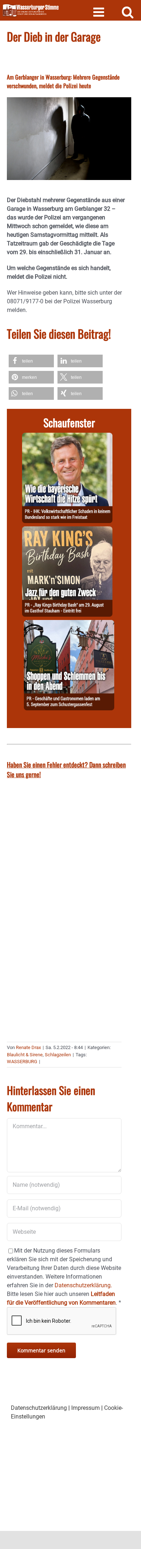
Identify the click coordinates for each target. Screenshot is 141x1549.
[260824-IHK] (67, 436)
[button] (31, 361)
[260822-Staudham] (67, 530)
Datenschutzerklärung (39, 1407)
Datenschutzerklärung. (83, 1285)
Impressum (85, 1407)
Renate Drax (28, 1047)
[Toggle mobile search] (128, 11)
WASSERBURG (22, 1061)
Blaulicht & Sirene (25, 1054)
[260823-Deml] (69, 624)
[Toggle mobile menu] (99, 11)
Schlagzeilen (58, 1054)
